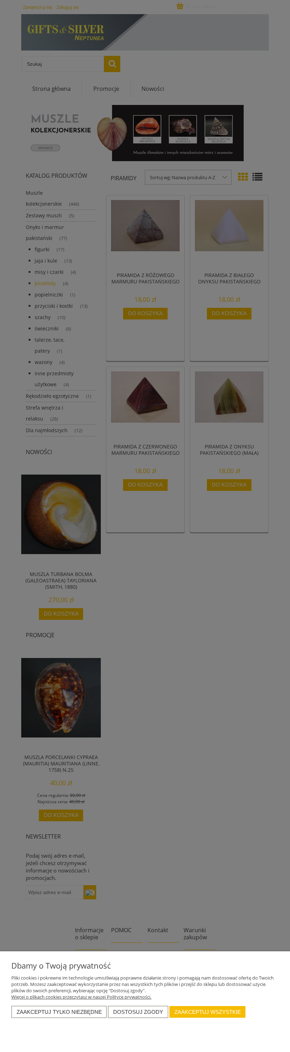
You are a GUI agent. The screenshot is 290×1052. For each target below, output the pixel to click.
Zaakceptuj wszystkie (207, 1012)
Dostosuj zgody (138, 1012)
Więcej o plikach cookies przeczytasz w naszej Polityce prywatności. (81, 997)
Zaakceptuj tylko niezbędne (59, 1012)
